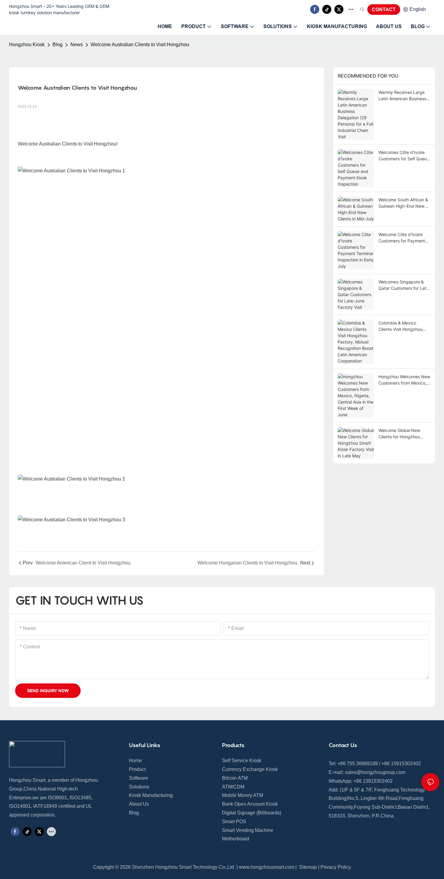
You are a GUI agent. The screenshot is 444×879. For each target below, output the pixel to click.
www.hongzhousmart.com (266, 867)
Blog (58, 44)
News (76, 44)
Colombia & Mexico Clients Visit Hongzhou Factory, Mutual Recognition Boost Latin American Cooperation (401, 326)
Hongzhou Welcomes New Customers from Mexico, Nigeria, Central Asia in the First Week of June (404, 380)
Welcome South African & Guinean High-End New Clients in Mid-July (403, 203)
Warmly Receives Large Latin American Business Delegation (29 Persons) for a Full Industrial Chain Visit (402, 96)
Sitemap (307, 867)
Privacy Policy (335, 867)
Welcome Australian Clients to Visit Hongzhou (140, 44)
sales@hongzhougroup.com (375, 772)
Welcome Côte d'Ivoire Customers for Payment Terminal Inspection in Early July (401, 238)
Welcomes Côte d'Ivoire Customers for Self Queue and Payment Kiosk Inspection (403, 156)
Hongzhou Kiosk (27, 44)
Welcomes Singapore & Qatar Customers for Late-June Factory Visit (404, 285)
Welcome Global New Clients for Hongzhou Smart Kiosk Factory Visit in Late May (403, 434)
